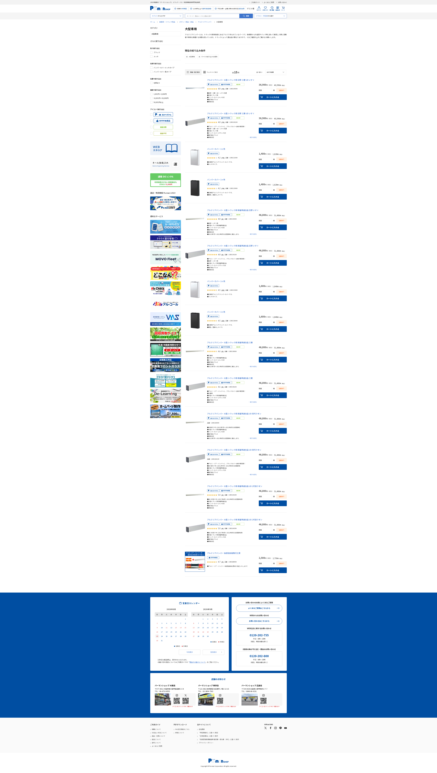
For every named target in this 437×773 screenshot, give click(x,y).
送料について (156, 743)
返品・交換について (158, 736)
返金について (156, 739)
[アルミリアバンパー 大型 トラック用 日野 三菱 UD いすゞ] (195, 89)
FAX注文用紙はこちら (182, 729)
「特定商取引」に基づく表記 (208, 733)
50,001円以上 (158, 102)
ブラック (157, 52)
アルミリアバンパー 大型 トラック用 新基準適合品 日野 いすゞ (233, 210)
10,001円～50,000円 (161, 98)
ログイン (259, 10)
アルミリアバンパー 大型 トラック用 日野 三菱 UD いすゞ (230, 80)
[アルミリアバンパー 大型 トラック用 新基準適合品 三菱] (195, 351)
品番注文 (278, 10)
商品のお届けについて (197, 662)
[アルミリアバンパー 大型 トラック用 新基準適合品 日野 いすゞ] (195, 219)
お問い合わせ (282, 2)
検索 (247, 16)
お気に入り (265, 10)
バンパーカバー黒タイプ (162, 72)
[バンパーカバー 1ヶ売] (195, 158)
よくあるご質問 (269, 2)
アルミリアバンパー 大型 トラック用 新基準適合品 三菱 (230, 342)
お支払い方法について (159, 733)
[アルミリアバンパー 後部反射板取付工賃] (195, 562)
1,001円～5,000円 (160, 94)
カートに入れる (272, 97)
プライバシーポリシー (206, 743)
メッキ (156, 56)
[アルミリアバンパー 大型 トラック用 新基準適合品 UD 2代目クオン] (195, 495)
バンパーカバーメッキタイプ (164, 67)
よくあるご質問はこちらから (259, 608)
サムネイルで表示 (212, 72)
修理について (179, 733)
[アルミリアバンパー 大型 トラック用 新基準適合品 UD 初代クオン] (195, 422)
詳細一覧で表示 (195, 72)
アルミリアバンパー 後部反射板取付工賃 (223, 553)
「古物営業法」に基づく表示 (208, 736)
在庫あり (157, 83)
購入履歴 (272, 10)
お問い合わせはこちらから (259, 621)
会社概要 (202, 729)
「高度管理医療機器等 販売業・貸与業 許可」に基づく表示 (219, 739)
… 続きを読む (252, 137)
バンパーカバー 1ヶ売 (216, 149)
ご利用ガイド (255, 2)
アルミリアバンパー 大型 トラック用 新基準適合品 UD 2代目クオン (234, 486)
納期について (156, 729)
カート (283, 10)
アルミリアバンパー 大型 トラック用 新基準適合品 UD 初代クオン (234, 413)
